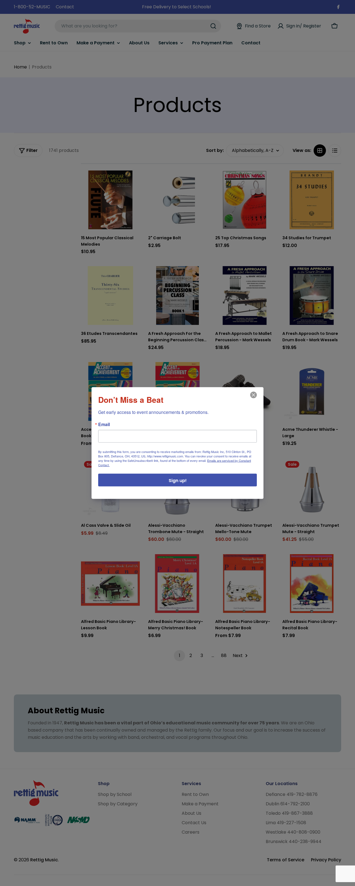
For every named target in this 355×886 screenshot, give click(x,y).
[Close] (253, 399)
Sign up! (178, 480)
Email (104, 424)
